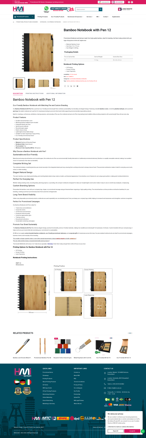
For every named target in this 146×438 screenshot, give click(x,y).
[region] (124, 423)
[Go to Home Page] (13, 22)
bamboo (68, 81)
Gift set (95, 81)
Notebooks (84, 78)
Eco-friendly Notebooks (75, 78)
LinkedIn (71, 86)
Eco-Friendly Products (57, 16)
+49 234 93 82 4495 (21, 3)
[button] (13, 52)
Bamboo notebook (75, 81)
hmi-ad (77, 40)
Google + (74, 86)
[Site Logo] (21, 9)
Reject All (115, 431)
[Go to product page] (22, 346)
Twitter (68, 86)
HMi (97, 16)
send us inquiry (60, 238)
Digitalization (116, 16)
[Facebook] (132, 2)
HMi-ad (16, 233)
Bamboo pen (83, 81)
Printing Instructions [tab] (35, 93)
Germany (50, 244)
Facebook (65, 86)
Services (89, 16)
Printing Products (43, 16)
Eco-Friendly (90, 81)
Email (77, 86)
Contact (105, 16)
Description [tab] (18, 93)
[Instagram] (129, 2)
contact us (73, 238)
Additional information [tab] (55, 93)
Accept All (132, 431)
